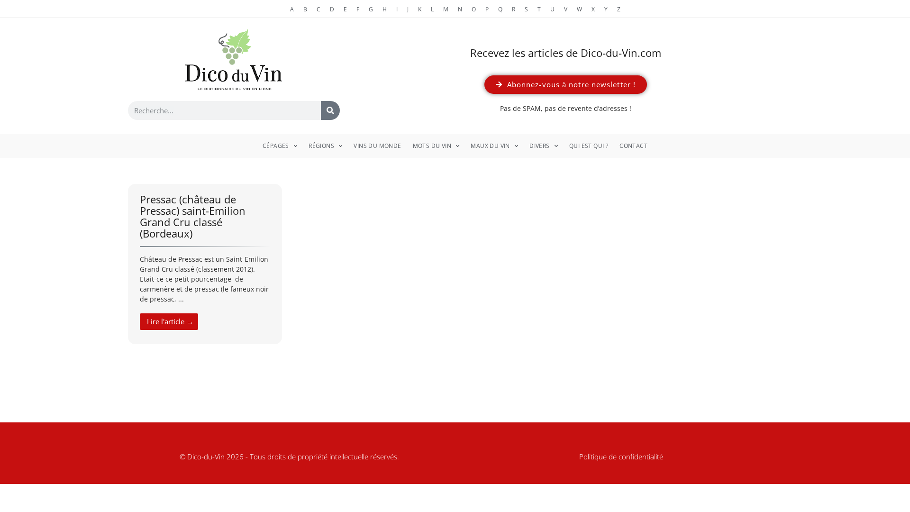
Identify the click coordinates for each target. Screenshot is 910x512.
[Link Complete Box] (205, 264)
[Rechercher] (330, 110)
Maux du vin (490, 146)
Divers (539, 146)
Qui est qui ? (588, 146)
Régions (321, 146)
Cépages (276, 146)
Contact (633, 146)
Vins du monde (377, 146)
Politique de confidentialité (621, 456)
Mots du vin (432, 146)
